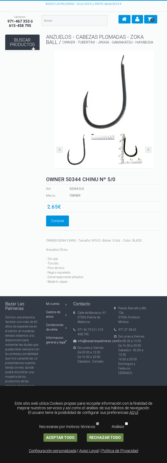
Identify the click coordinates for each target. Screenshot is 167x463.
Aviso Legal (89, 450)
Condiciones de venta (55, 327)
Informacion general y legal (56, 340)
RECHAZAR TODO (105, 437)
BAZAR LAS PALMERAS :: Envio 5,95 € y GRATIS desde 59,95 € (83, 3)
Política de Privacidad (119, 450)
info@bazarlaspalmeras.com (93, 341)
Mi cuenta (53, 304)
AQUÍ (133, 412)
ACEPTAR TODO (60, 437)
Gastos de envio (53, 314)
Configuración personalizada (53, 450)
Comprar (57, 221)
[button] (124, 19)
